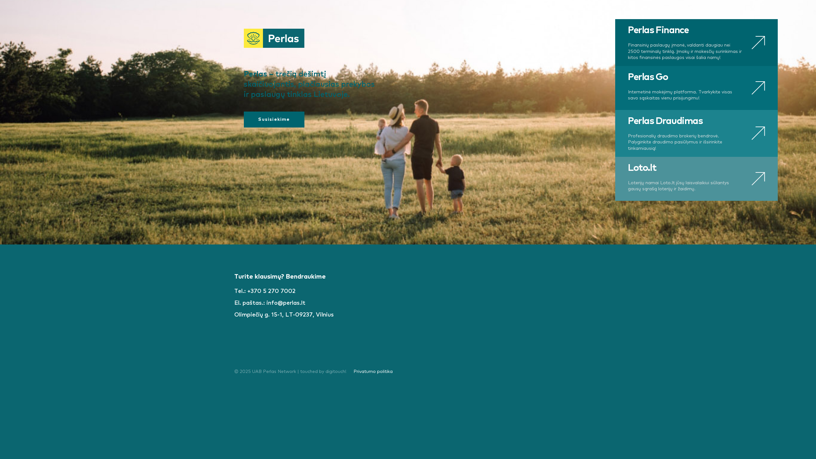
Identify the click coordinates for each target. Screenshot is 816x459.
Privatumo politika (373, 371)
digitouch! (335, 371)
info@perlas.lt (285, 303)
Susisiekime (274, 119)
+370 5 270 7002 (271, 291)
